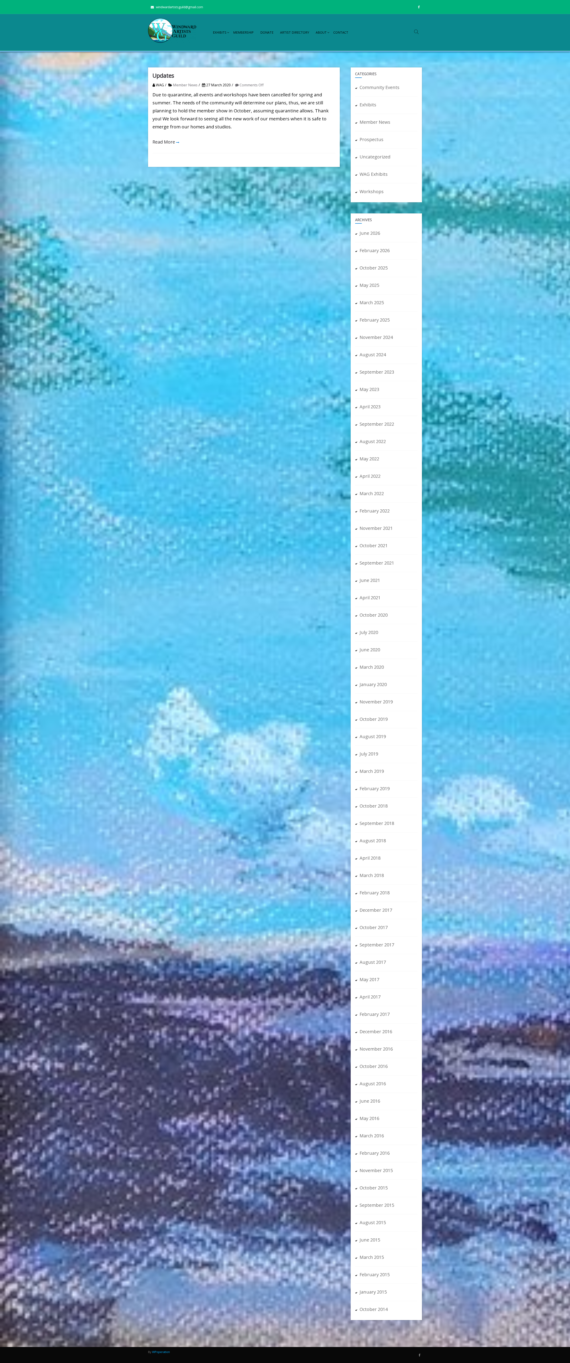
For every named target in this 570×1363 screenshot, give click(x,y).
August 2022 (373, 441)
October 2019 (374, 719)
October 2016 (374, 1066)
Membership (243, 32)
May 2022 (369, 459)
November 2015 (376, 1170)
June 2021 (370, 580)
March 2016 (372, 1136)
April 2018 (370, 858)
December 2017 (376, 910)
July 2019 (369, 754)
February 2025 (375, 320)
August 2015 (373, 1222)
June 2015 (370, 1240)
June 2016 (370, 1101)
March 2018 (372, 875)
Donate (266, 32)
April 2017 (370, 997)
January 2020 (373, 684)
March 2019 (372, 771)
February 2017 (375, 1014)
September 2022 (377, 424)
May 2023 (369, 389)
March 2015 (372, 1257)
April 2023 (370, 407)
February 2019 (375, 789)
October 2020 (374, 615)
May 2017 (369, 979)
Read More (164, 142)
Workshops (372, 191)
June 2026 (370, 233)
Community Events (379, 87)
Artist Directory (294, 32)
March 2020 (372, 667)
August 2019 (373, 736)
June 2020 (370, 650)
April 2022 (370, 476)
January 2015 (373, 1292)
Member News (185, 85)
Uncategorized (375, 157)
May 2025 (369, 285)
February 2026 (375, 250)
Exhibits (219, 32)
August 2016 (373, 1084)
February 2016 (375, 1153)
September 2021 (377, 563)
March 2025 (372, 303)
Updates (163, 75)
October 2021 (374, 546)
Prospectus (371, 139)
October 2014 (374, 1309)
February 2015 (375, 1275)
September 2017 (377, 945)
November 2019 (376, 702)
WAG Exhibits (374, 174)
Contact (340, 32)
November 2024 (376, 337)
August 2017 (373, 962)
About (321, 32)
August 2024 (373, 355)
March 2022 (372, 493)
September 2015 (377, 1205)
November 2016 (376, 1049)
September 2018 (377, 823)
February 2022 (375, 511)
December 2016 (376, 1032)
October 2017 (374, 927)
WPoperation (161, 1352)
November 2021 (376, 528)
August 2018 (373, 841)
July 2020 (369, 632)
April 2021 (370, 598)
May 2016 (369, 1118)
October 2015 (374, 1188)
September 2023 (377, 372)
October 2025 (374, 268)
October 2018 (374, 806)
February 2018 (375, 893)
